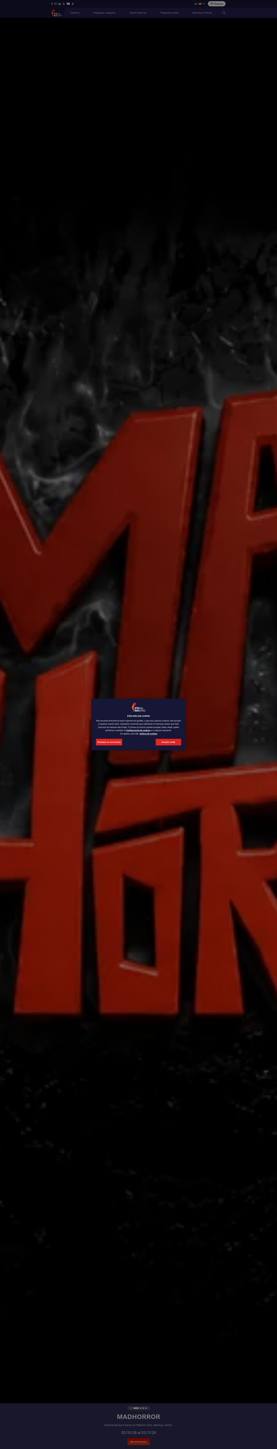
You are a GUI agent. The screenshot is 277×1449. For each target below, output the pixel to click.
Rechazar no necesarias (109, 742)
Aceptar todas (168, 742)
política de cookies (148, 733)
